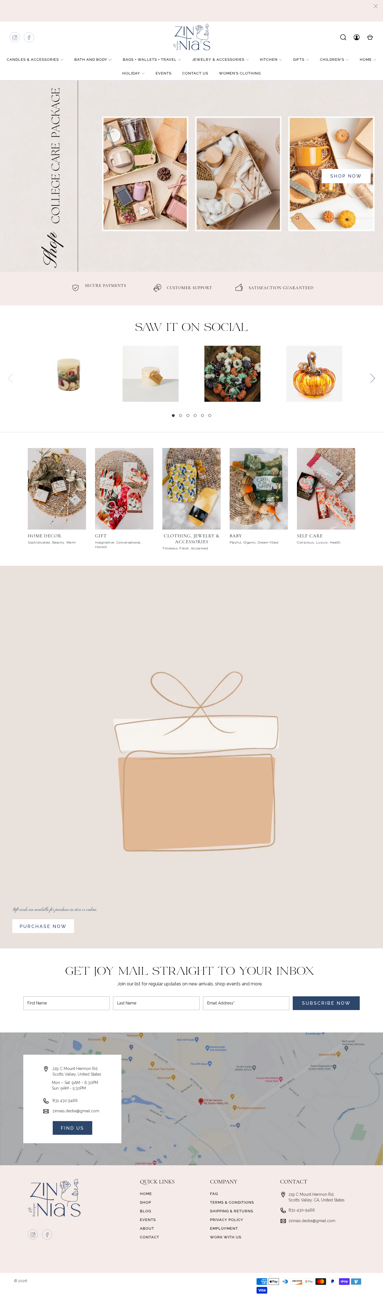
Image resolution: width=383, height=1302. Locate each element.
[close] (376, 6)
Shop (145, 1202)
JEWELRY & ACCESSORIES (218, 59)
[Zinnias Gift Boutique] (191, 37)
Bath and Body (90, 59)
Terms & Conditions (232, 1202)
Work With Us (225, 1237)
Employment (224, 1228)
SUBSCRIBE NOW (326, 1003)
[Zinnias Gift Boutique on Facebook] (29, 39)
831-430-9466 (302, 1210)
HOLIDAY (131, 73)
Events (164, 73)
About (147, 1228)
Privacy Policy (226, 1220)
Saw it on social (191, 328)
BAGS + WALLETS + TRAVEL (150, 59)
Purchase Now (43, 926)
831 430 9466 (65, 1100)
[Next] (373, 378)
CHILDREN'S (332, 59)
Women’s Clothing (240, 73)
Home (366, 59)
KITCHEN (269, 59)
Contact (149, 1237)
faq (214, 1194)
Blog (145, 1211)
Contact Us (195, 73)
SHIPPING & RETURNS (231, 1211)
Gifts (298, 59)
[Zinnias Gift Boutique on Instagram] (15, 39)
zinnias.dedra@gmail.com (75, 1111)
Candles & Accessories (33, 59)
